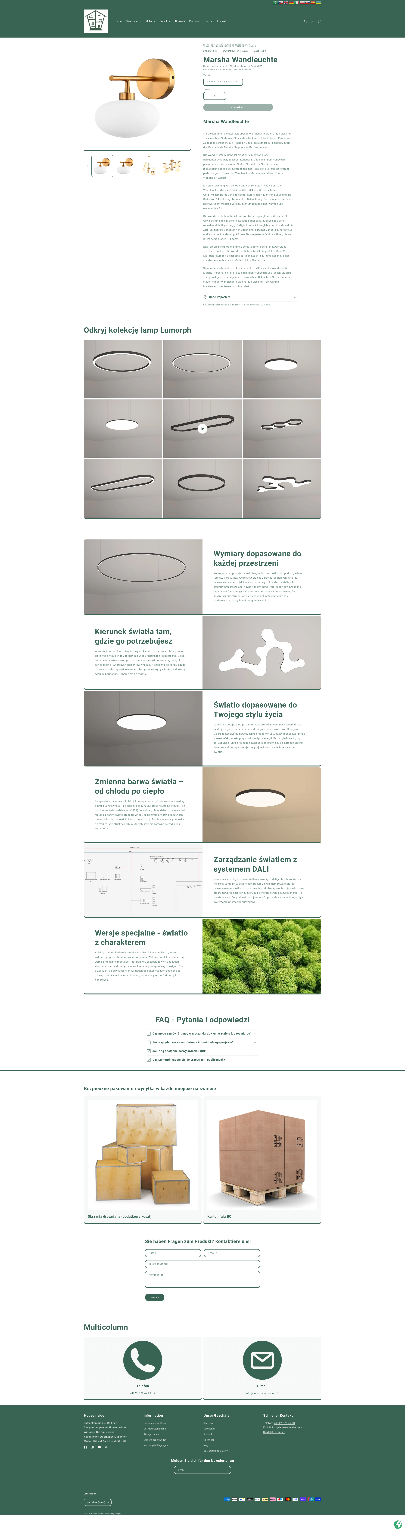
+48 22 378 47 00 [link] (140, 1393)
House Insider (97, 1514)
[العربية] (275, 2)
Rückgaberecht (152, 1434)
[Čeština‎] (281, 2)
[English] (286, 2)
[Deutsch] (291, 2)
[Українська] (318, 2)
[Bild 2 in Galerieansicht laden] (125, 166)
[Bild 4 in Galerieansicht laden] (172, 166)
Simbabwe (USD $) (96, 1502)
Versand (218, 70)
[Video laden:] (202, 429)
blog (205, 1445)
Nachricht (208, 1440)
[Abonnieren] (227, 1470)
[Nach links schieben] (87, 165)
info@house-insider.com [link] (260, 1393)
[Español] (313, 2)
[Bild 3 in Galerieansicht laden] (148, 166)
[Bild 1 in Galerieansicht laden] (102, 166)
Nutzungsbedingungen (156, 1445)
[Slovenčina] (307, 2)
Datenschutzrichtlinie (155, 1428)
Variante (207, 75)
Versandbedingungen (155, 1440)
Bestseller (208, 1434)
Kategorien (209, 1428)
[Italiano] (297, 2)
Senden (154, 1297)
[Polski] (302, 2)
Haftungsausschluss (155, 1423)
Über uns (208, 1423)
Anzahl (206, 89)
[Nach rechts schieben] (187, 165)
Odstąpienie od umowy (215, 1451)
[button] (305, 21)
